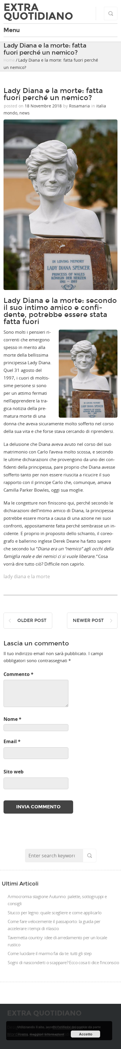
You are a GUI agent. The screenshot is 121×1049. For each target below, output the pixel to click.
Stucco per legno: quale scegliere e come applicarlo (54, 912)
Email (12, 741)
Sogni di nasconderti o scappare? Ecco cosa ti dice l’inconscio (63, 962)
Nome (12, 719)
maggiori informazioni (47, 1034)
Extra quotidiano (38, 11)
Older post (31, 620)
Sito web (13, 771)
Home (9, 60)
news (24, 113)
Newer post (88, 620)
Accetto (85, 1034)
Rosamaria (79, 106)
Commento (18, 674)
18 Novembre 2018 (43, 106)
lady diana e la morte (27, 576)
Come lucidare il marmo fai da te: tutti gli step (49, 953)
